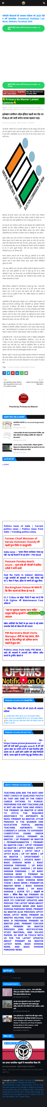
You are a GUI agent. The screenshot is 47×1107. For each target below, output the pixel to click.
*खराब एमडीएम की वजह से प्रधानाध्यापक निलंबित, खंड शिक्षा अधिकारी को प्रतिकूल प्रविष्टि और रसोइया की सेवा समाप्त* (28, 435)
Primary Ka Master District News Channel (21, 107)
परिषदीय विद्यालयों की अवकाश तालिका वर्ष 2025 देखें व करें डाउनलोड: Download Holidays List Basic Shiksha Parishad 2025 (23, 18)
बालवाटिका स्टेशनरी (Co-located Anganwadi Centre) (28, 423)
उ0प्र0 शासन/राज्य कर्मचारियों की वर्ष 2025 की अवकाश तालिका (23, 718)
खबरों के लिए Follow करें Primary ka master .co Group (24, 85)
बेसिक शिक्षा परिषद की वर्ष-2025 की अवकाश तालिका (34, 93)
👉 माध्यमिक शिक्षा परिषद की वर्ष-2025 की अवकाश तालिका (22, 716)
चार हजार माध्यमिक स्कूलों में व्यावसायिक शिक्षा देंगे (21, 1062)
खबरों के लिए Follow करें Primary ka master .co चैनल (24, 28)
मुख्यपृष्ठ (4, 107)
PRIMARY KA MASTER (25, 1080)
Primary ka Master (10, 123)
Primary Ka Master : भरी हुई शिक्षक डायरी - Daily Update (14, 93)
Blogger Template (34, 1101)
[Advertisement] (23, 56)
